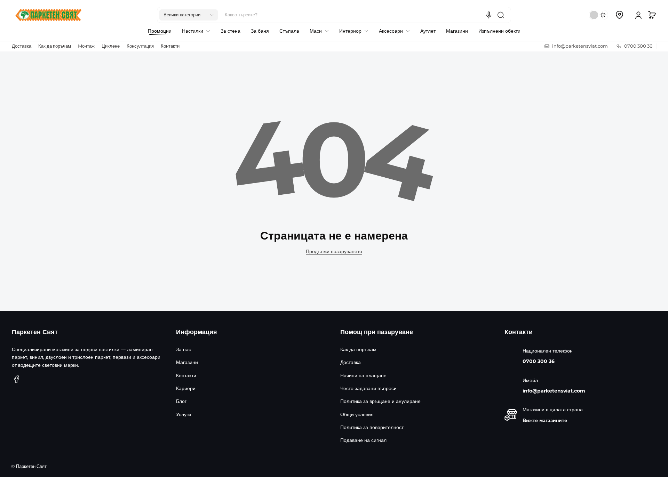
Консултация (140, 46)
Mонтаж (86, 46)
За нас (183, 349)
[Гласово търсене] (488, 15)
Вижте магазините (545, 420)
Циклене (111, 46)
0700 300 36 (539, 361)
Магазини (187, 362)
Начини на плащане (363, 375)
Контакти (170, 46)
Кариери (186, 388)
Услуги (183, 414)
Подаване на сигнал (363, 440)
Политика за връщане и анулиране (380, 401)
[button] (188, 15)
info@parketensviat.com (554, 391)
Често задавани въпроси (368, 388)
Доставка (21, 46)
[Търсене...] (500, 15)
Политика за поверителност (372, 427)
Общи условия (357, 414)
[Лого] (48, 15)
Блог (181, 401)
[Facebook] (17, 379)
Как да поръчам (54, 46)
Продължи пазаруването (334, 251)
